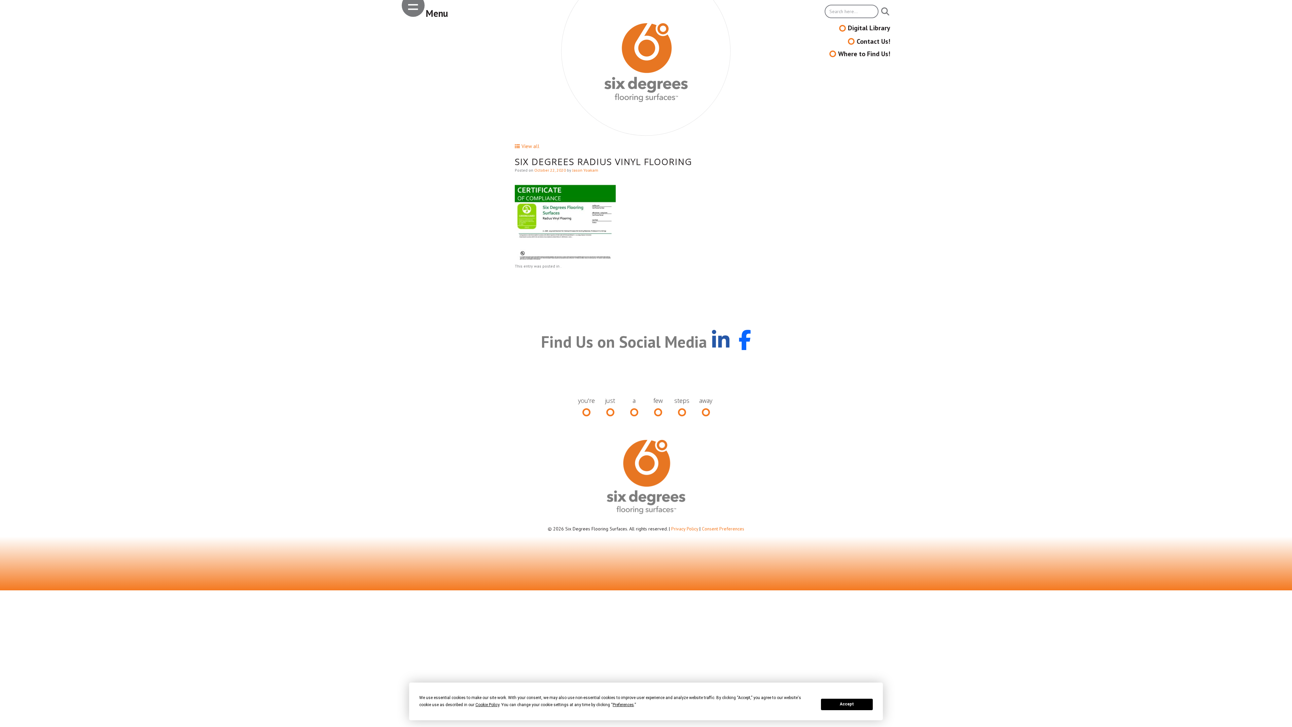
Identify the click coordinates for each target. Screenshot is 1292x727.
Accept (847, 704)
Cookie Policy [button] (487, 704)
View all (530, 146)
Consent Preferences (723, 529)
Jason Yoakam (585, 170)
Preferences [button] (623, 704)
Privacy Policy (684, 529)
